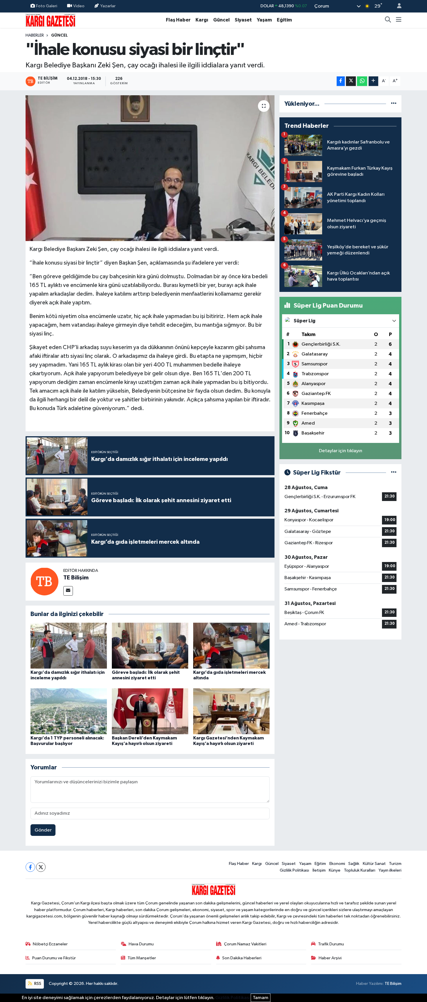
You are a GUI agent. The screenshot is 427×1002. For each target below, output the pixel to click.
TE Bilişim (76, 578)
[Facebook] (30, 867)
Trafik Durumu (331, 944)
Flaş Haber (178, 19)
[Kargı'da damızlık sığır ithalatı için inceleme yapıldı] (69, 645)
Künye (334, 870)
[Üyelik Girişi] (396, 6)
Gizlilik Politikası (294, 870)
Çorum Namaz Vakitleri (245, 944)
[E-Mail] (68, 591)
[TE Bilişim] (44, 581)
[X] (41, 867)
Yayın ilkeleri (389, 870)
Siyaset (243, 19)
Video (79, 6)
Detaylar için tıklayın (340, 450)
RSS (37, 983)
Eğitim (284, 19)
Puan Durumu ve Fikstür (54, 958)
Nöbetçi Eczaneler (50, 944)
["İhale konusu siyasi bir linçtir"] (150, 168)
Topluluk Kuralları (359, 870)
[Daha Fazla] (373, 81)
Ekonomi (337, 863)
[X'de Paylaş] (351, 81)
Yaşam (264, 19)
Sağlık (353, 863)
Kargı (201, 19)
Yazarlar (108, 6)
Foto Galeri (46, 6)
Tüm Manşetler (142, 958)
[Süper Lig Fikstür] (394, 472)
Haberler (35, 35)
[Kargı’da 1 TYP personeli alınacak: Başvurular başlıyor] (69, 711)
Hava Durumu (141, 944)
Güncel (221, 19)
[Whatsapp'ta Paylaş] (362, 81)
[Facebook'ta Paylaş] (341, 81)
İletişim (319, 870)
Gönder (43, 830)
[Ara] (388, 20)
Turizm (395, 863)
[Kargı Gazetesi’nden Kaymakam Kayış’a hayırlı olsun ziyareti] (231, 711)
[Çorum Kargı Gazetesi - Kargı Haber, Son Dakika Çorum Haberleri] (50, 20)
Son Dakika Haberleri (241, 958)
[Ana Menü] (398, 20)
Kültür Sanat (374, 863)
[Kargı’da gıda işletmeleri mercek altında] (231, 645)
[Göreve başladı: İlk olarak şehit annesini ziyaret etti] (150, 645)
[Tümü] (394, 103)
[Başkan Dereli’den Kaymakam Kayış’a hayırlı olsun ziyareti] (150, 711)
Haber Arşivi (330, 958)
